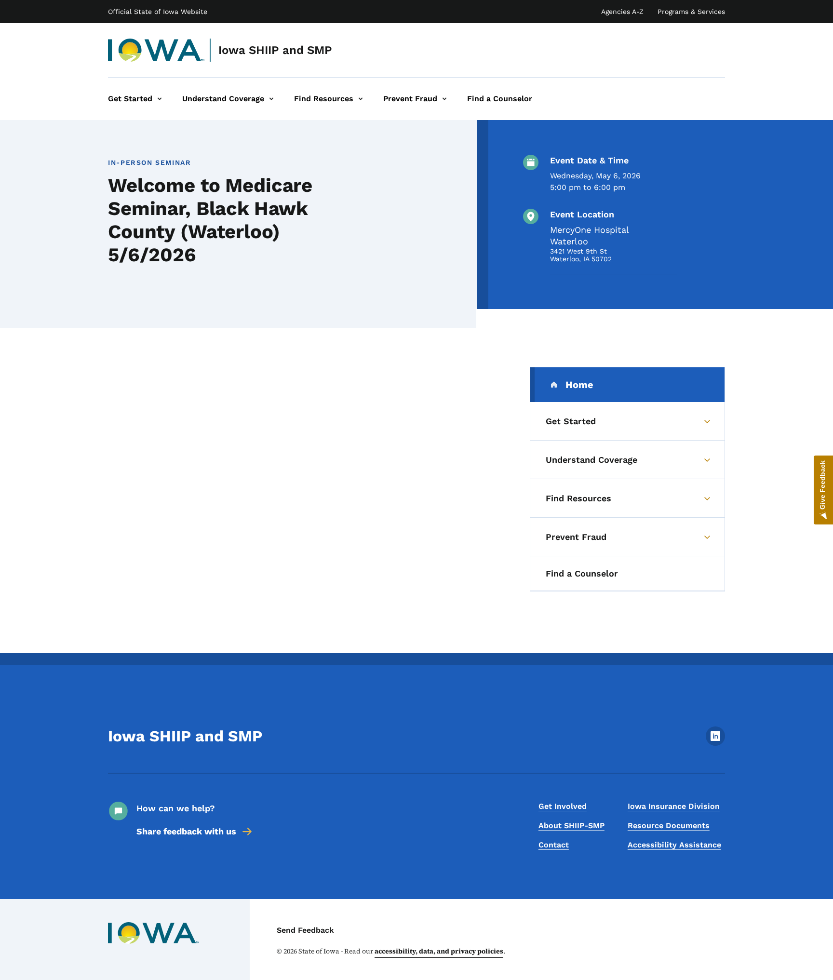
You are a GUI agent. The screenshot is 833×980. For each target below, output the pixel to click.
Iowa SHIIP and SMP (275, 50)
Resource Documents (669, 825)
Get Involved (562, 806)
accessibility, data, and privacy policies (439, 951)
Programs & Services (691, 11)
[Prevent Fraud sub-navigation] (444, 99)
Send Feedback (305, 930)
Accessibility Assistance (674, 844)
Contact (553, 844)
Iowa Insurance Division (674, 806)
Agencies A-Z (622, 11)
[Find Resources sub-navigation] (360, 99)
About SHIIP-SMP (571, 825)
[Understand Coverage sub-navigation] (271, 99)
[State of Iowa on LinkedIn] (715, 743)
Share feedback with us (186, 831)
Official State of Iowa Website (157, 11)
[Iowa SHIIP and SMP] (156, 50)
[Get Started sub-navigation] (159, 99)
